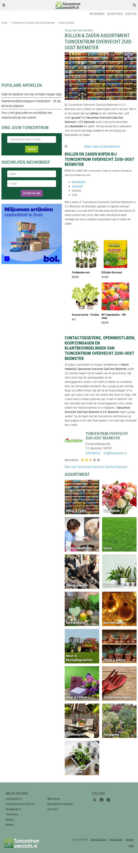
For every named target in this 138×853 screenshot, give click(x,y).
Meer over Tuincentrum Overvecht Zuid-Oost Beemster (96, 467)
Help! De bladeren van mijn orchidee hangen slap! (31, 94)
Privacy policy (116, 839)
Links (131, 845)
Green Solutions (98, 839)
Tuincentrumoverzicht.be (20, 804)
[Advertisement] (31, 53)
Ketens (10, 824)
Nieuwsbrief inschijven (60, 804)
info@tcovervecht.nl (115, 453)
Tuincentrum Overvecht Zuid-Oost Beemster (33, 22)
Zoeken (31, 149)
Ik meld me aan (31, 193)
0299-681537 (93, 453)
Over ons (131, 14)
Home (4, 22)
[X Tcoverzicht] (94, 800)
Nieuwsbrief (97, 14)
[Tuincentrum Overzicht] (69, 5)
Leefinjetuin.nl (14, 798)
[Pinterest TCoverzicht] (108, 800)
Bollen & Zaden (66, 22)
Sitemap (129, 839)
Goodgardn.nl (13, 809)
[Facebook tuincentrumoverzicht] (101, 800)
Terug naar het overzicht (79, 30)
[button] (86, 260)
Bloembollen (79, 182)
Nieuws (10, 819)
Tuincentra (12, 814)
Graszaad (77, 186)
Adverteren (114, 14)
